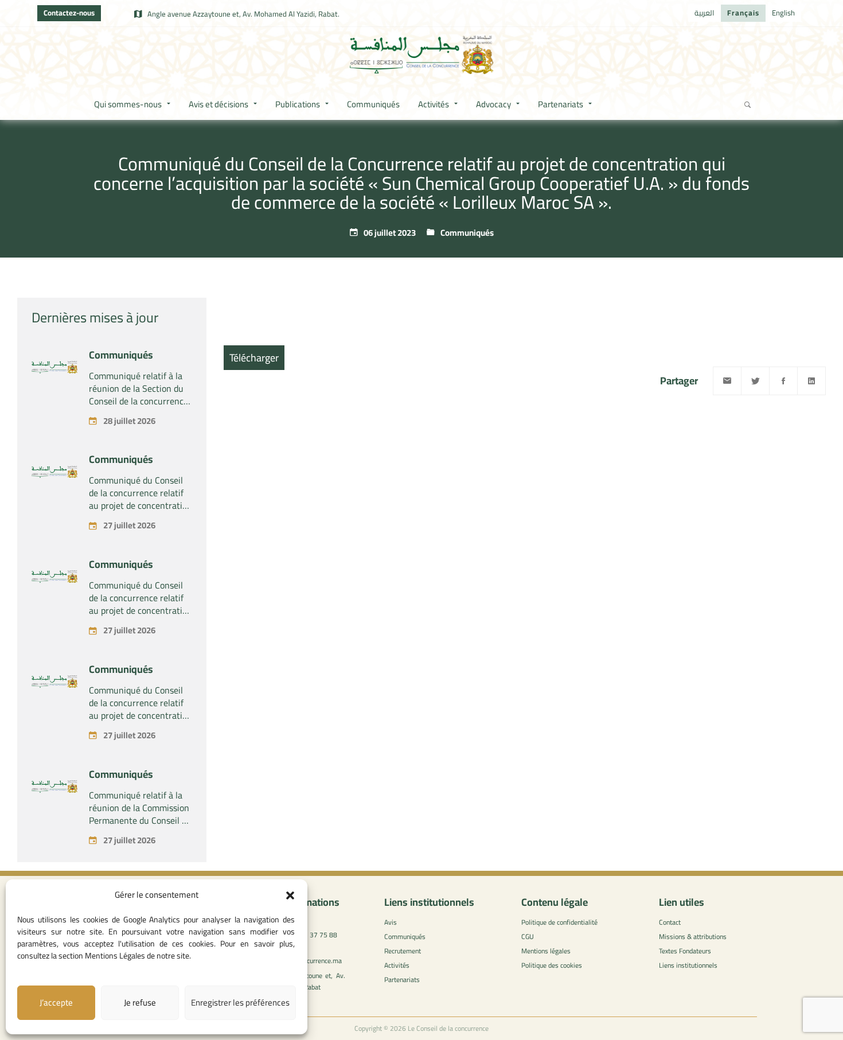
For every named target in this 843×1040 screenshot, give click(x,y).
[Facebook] (783, 381)
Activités (396, 965)
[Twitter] (755, 381)
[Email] (727, 381)
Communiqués (467, 232)
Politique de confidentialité (559, 922)
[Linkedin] (811, 381)
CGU (527, 936)
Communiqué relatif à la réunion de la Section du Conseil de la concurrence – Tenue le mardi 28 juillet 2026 (140, 401)
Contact (670, 922)
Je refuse (140, 1002)
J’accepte (56, 1002)
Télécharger (254, 357)
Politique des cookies (551, 965)
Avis (390, 922)
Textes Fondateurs (685, 950)
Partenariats (402, 979)
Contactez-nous (69, 13)
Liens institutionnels (688, 965)
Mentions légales (546, 950)
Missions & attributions (693, 936)
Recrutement (402, 950)
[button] (290, 895)
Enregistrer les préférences (240, 1002)
